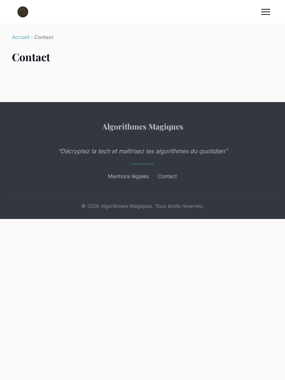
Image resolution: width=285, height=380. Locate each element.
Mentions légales (128, 176)
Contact (167, 176)
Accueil (20, 37)
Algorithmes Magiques (142, 126)
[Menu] (265, 12)
